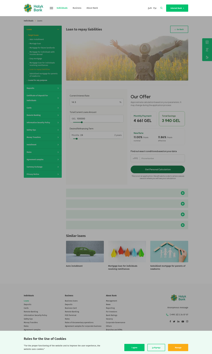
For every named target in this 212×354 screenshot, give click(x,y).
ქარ (150, 8)
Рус (155, 8)
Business (77, 8)
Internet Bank (176, 8)
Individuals (62, 8)
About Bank (92, 8)
